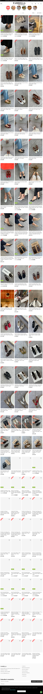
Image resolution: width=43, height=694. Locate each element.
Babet (19, 10)
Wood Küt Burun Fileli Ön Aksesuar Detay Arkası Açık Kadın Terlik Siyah (37, 431)
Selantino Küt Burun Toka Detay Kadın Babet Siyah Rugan (7, 385)
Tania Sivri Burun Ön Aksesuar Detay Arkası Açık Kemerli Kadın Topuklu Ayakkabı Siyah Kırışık (21, 232)
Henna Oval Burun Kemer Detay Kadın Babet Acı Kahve (21, 158)
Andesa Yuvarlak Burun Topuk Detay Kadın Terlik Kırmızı (5, 613)
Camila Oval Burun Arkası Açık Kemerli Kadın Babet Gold (35, 34)
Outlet (35, 10)
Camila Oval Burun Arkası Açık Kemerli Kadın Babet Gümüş (7, 59)
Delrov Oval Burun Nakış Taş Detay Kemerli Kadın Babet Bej (21, 59)
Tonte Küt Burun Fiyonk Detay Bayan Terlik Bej (16, 471)
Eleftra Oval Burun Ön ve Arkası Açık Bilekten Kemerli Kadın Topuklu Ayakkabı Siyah (37, 513)
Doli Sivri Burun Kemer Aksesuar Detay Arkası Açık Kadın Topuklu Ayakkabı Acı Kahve (7, 232)
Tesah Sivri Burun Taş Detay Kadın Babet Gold (16, 430)
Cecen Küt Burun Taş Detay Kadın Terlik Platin (26, 533)
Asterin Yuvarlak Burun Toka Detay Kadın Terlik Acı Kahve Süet (21, 309)
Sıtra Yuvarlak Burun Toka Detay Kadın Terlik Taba (37, 573)
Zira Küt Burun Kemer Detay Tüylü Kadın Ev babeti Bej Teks (21, 334)
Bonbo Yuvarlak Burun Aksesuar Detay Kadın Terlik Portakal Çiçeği (36, 553)
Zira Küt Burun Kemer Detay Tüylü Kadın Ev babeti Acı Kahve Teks (7, 360)
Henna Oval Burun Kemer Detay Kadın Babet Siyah (35, 83)
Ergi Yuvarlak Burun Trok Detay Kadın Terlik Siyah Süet (21, 258)
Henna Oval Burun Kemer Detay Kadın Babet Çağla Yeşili (7, 109)
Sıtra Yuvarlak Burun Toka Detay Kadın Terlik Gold (16, 593)
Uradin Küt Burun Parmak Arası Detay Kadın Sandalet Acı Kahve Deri (15, 513)
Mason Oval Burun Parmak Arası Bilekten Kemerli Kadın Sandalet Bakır (26, 492)
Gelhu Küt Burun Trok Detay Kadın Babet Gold (6, 410)
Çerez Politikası (13, 689)
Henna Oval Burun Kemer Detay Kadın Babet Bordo (7, 133)
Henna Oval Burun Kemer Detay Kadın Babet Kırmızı (7, 182)
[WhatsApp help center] (41, 692)
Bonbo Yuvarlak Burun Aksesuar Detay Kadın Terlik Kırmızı (5, 573)
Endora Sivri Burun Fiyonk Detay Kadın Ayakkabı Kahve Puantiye (36, 655)
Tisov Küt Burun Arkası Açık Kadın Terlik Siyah (37, 633)
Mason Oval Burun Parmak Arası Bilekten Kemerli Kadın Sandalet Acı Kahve (37, 492)
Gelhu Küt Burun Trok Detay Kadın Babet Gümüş (20, 410)
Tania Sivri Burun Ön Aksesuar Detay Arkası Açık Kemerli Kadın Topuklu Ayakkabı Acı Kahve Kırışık (7, 259)
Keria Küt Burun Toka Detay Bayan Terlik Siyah (5, 471)
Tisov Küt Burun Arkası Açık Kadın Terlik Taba (5, 654)
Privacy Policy (24, 674)
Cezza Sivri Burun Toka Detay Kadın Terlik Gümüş (5, 553)
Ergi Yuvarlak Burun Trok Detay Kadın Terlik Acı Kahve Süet (35, 258)
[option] (8, 9)
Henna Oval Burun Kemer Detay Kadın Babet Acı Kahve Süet (35, 109)
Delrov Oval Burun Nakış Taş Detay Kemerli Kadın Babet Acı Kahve (7, 83)
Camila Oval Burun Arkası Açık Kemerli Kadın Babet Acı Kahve (21, 34)
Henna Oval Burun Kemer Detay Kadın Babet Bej (21, 83)
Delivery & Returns (25, 671)
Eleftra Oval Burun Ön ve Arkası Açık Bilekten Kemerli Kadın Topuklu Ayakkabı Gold (5, 534)
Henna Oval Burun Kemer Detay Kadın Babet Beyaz (21, 109)
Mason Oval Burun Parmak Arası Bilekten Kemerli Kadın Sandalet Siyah (16, 492)
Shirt (29, 10)
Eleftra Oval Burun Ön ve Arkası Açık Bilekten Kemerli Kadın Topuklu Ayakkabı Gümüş (16, 534)
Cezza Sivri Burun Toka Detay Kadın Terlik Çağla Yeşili (37, 533)
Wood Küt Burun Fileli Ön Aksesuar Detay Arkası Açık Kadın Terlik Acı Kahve (5, 452)
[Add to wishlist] (12, 16)
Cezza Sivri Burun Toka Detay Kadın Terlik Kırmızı (15, 553)
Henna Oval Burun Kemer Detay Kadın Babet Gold (35, 158)
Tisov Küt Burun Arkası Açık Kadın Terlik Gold (16, 654)
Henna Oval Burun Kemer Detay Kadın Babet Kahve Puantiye (7, 158)
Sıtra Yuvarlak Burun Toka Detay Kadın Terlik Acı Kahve (6, 593)
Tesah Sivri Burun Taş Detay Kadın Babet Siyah (5, 430)
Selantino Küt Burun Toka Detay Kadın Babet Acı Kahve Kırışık (35, 385)
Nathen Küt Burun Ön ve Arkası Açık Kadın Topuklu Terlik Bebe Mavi (16, 613)
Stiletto (13, 10)
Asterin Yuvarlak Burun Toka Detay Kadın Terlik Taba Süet (35, 284)
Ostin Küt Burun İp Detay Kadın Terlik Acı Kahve (7, 284)
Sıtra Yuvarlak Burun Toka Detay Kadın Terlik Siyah (27, 573)
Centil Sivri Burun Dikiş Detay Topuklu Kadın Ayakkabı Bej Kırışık (26, 451)
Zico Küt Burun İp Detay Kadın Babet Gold (35, 182)
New (8, 10)
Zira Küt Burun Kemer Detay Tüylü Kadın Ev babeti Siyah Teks (34, 334)
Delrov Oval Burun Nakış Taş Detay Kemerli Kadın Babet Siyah (35, 59)
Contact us (23, 666)
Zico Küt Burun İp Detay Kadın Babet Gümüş (7, 207)
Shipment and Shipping (25, 672)
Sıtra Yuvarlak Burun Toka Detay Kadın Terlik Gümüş (27, 593)
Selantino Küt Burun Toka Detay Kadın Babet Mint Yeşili (21, 360)
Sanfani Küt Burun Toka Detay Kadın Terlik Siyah (37, 471)
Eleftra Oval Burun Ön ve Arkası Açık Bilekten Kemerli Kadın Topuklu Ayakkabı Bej (26, 513)
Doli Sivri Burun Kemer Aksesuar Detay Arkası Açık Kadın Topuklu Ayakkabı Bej (21, 207)
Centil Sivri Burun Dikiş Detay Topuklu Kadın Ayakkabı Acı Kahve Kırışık (36, 452)
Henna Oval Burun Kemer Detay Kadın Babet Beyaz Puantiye (35, 133)
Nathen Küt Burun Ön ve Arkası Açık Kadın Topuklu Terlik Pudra (27, 613)
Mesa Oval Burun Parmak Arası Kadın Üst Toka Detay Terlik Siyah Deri (16, 634)
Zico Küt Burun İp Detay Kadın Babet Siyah (21, 182)
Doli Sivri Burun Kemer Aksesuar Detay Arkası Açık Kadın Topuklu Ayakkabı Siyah (35, 207)
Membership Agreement (26, 667)
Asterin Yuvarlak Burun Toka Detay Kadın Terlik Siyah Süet (21, 284)
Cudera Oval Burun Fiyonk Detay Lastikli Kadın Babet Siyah (5, 633)
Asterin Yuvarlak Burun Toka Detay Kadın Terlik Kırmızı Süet (7, 334)
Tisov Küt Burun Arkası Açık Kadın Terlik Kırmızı (27, 654)
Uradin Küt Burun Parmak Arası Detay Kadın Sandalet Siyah (5, 512)
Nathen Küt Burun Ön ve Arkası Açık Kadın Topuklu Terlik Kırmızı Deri (37, 613)
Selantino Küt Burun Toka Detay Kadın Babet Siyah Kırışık (35, 360)
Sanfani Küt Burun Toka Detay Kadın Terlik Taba (6, 491)
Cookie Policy (24, 676)
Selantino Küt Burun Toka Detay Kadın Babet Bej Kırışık (21, 385)
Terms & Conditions (25, 669)
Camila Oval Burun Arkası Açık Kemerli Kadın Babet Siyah (7, 34)
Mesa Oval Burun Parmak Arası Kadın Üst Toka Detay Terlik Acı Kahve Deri (26, 634)
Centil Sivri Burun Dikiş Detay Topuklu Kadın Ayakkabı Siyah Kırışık (15, 451)
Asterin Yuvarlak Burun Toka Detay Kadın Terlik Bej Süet (6, 309)
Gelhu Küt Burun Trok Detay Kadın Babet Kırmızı (34, 410)
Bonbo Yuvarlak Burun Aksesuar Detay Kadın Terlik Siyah (26, 553)
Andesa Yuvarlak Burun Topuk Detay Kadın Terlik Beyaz (37, 593)
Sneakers (24, 10)
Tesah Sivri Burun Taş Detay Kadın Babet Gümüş (26, 430)
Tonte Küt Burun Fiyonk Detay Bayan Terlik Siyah (26, 471)
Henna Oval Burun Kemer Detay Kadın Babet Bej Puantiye (21, 133)
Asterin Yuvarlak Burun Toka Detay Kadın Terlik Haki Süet (35, 309)
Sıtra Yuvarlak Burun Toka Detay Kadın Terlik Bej (16, 573)
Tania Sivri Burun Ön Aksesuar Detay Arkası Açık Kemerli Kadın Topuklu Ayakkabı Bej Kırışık (35, 232)
